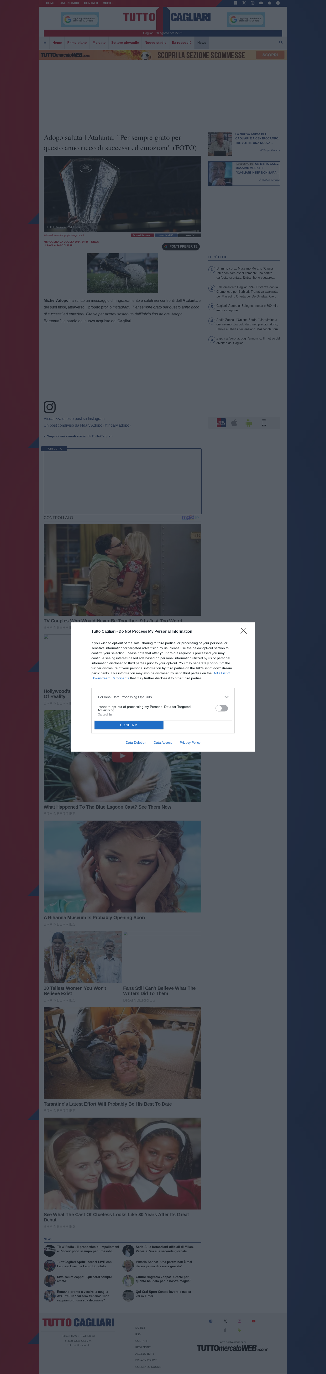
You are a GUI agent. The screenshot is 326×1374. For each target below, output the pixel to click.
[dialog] (163, 687)
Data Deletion (136, 742)
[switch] (222, 708)
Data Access (163, 742)
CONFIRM (129, 725)
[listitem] (163, 697)
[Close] (245, 632)
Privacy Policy (190, 742)
